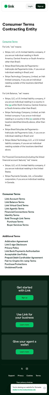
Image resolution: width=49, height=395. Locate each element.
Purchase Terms (15, 221)
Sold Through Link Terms (17, 218)
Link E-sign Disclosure (16, 244)
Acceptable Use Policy (16, 254)
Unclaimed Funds (13, 267)
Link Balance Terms (14, 202)
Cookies (30, 375)
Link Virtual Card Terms (16, 205)
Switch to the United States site (24, 390)
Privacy (20, 375)
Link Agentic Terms (14, 208)
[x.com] (22, 368)
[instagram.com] (27, 369)
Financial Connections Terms (19, 212)
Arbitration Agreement (16, 241)
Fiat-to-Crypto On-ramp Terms (20, 261)
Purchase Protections (16, 264)
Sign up (40, 6)
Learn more (24, 325)
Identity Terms (12, 215)
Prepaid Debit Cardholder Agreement (24, 257)
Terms (38, 375)
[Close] (44, 388)
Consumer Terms (11, 194)
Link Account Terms (15, 199)
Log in (30, 6)
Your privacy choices (24, 382)
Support (11, 375)
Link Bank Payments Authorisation (22, 251)
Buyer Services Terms (17, 225)
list (10, 105)
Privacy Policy (12, 248)
